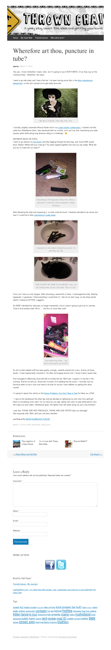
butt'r (79, 607)
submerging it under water (44, 215)
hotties (67, 610)
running (77, 618)
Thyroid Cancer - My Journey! (25, 584)
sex (92, 618)
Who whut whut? (57, 37)
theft (38, 622)
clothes (22, 611)
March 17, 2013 (26, 66)
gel (52, 611)
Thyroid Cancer (41, 37)
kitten (17, 614)
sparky (16, 66)
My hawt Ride (26, 37)
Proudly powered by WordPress (26, 636)
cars (84, 607)
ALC (22, 607)
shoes (15, 622)
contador (41, 611)
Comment (17, 481)
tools (48, 424)
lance (25, 614)
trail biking (44, 622)
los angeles (53, 614)
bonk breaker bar (66, 607)
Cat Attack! (96, 454)
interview (77, 611)
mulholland (82, 614)
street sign (27, 621)
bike (29, 424)
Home (15, 37)
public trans (28, 618)
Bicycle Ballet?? (80, 441)
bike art (47, 607)
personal (17, 618)
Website (16, 530)
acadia (16, 607)
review (52, 618)
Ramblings (36, 424)
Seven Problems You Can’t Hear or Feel (61, 393)
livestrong (42, 614)
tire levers (37, 141)
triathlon (63, 621)
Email (16, 520)
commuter (30, 611)
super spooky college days (69, 127)
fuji (48, 611)
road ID (61, 618)
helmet (58, 611)
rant (44, 618)
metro (72, 614)
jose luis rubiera (89, 611)
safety (43, 424)
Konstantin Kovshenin (67, 636)
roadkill (70, 618)
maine (65, 614)
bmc (53, 607)
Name (16, 510)
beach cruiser (30, 607)
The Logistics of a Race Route (28, 442)
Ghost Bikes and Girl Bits (25, 454)
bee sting (40, 607)
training (53, 622)
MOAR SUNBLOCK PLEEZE (38, 419)
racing (38, 618)
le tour (33, 614)
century (89, 607)
